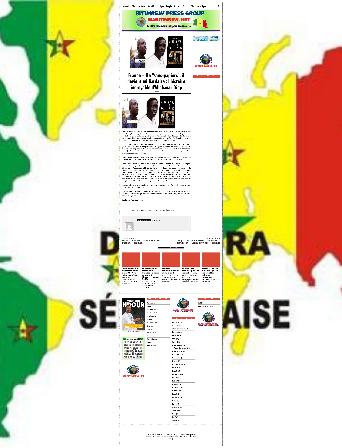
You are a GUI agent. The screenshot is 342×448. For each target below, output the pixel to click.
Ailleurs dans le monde (178, 329)
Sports (174, 414)
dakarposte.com (151, 309)
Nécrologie (175, 384)
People (174, 394)
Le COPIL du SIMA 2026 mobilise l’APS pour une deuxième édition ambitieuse (210, 271)
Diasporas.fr (150, 336)
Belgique (174, 332)
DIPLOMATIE (175, 354)
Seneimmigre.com (152, 339)
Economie (174, 358)
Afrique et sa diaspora (180, 348)
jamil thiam (170, 210)
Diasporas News (176, 351)
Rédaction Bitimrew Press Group (206, 306)
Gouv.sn (149, 306)
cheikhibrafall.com (152, 323)
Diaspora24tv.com (152, 313)
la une (178, 210)
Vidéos (174, 420)
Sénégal (174, 407)
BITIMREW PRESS (142, 210)
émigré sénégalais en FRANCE (156, 210)
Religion (174, 404)
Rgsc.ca (149, 342)
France (174, 371)
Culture (174, 342)
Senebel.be (150, 326)
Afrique (174, 325)
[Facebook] (218, 6)
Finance (174, 368)
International (175, 374)
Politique (174, 397)
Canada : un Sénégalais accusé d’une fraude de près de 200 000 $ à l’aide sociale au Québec (130, 271)
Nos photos (175, 387)
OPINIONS (175, 391)
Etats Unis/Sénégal (177, 364)
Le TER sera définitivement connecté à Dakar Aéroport (170, 270)
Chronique (175, 339)
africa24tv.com (151, 346)
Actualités (175, 322)
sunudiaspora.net (151, 316)
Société (174, 410)
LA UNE (174, 381)
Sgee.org (149, 329)
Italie (173, 378)
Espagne (174, 361)
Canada (174, 335)
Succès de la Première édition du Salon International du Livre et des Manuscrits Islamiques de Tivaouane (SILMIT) (150, 273)
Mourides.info (151, 303)
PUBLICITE (175, 401)
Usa (173, 417)
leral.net (149, 319)
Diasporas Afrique (177, 345)
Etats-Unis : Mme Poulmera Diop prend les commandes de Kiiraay (190, 270)
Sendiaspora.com (151, 332)
